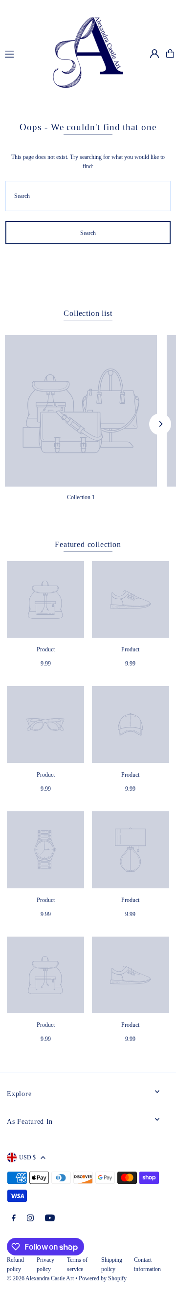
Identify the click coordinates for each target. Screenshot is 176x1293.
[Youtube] (50, 1219)
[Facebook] (14, 1219)
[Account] (154, 53)
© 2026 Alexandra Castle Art (40, 1278)
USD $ (27, 1157)
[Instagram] (30, 1219)
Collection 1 (81, 497)
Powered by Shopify (103, 1278)
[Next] (160, 424)
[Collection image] (81, 411)
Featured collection (88, 544)
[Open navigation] (17, 53)
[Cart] (170, 53)
